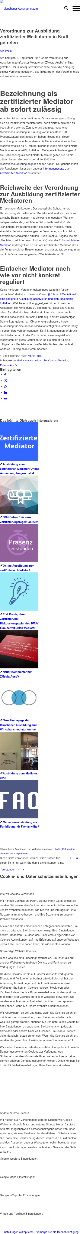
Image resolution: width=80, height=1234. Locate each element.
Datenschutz (6, 853)
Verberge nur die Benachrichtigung (57, 1232)
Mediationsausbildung (29, 360)
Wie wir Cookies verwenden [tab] (17, 894)
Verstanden (8, 869)
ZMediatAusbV (8, 365)
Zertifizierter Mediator (56, 360)
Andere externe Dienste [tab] (14, 1113)
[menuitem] (64, 8)
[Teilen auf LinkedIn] (5, 392)
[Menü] (74, 8)
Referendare (68, 848)
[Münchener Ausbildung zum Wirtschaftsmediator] (32, 8)
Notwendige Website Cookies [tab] (18, 951)
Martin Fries (35, 355)
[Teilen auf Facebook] (5, 374)
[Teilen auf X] (5, 380)
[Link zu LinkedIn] (77, 858)
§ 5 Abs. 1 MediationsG (62, 294)
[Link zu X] (70, 858)
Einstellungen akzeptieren (17, 1232)
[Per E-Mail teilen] (5, 398)
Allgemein (6, 50)
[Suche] (64, 8)
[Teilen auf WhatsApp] (5, 386)
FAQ (57, 848)
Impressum (22, 853)
